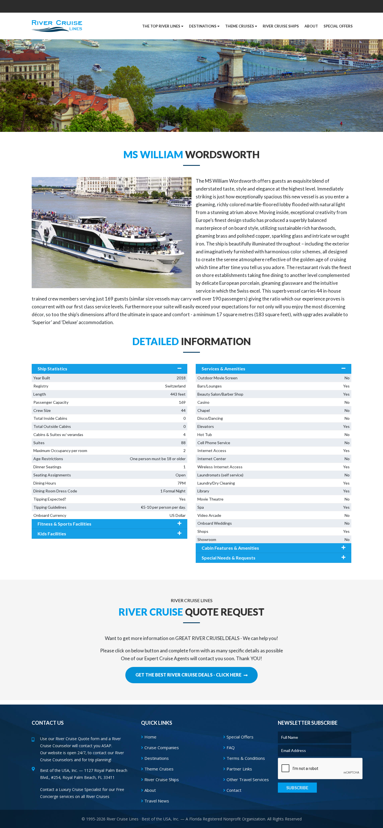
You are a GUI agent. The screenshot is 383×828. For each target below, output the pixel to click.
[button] (338, 26)
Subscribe (297, 787)
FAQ (230, 747)
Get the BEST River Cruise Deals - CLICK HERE (188, 674)
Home (149, 737)
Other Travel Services (247, 779)
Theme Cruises (158, 769)
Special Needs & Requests (228, 557)
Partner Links (238, 769)
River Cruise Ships (281, 26)
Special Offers (239, 737)
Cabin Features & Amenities (230, 548)
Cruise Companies (161, 747)
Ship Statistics (52, 368)
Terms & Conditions (245, 758)
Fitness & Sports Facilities (64, 523)
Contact (233, 790)
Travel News (156, 801)
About (149, 790)
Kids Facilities (52, 533)
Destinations (156, 758)
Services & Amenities (223, 368)
